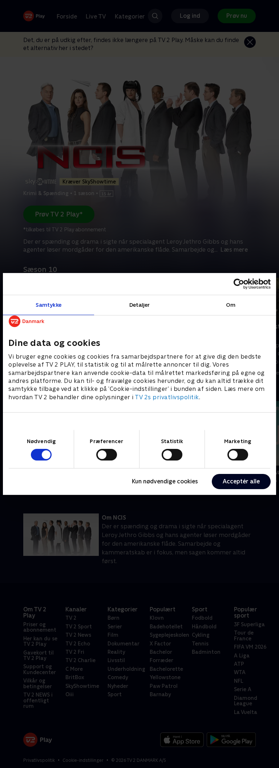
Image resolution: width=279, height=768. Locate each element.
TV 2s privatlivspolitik (167, 397)
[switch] (106, 455)
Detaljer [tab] (139, 305)
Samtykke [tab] (48, 305)
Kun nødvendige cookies (165, 481)
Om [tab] (230, 305)
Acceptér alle (241, 481)
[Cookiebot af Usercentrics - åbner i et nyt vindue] (239, 283)
